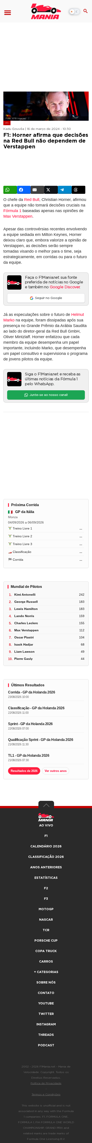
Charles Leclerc (26, 623)
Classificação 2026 (46, 857)
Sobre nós (46, 982)
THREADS (46, 1035)
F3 (46, 898)
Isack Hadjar (23, 644)
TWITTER (46, 1014)
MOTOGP (46, 909)
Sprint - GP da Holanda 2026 (30, 724)
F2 (46, 888)
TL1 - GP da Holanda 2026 (28, 755)
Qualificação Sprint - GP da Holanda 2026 (40, 740)
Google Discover (64, 287)
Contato (46, 993)
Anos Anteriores (46, 867)
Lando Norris (24, 616)
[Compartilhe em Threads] (78, 190)
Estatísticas (46, 877)
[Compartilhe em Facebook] (24, 190)
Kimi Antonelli (25, 594)
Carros (46, 961)
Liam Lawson (24, 651)
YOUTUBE (46, 1003)
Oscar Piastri (24, 637)
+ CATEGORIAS (46, 972)
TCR (46, 930)
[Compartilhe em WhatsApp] (10, 190)
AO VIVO (46, 825)
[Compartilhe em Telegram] (64, 190)
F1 (7, 123)
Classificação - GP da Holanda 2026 (36, 708)
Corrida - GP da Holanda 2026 (31, 692)
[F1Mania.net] (46, 11)
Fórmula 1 (12, 211)
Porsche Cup (46, 940)
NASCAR (46, 919)
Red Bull (31, 199)
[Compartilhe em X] (51, 190)
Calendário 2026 (46, 846)
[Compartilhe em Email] (37, 190)
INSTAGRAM (46, 1024)
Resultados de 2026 (24, 771)
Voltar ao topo (46, 806)
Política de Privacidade (46, 1083)
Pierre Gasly (23, 658)
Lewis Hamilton (26, 609)
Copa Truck (46, 951)
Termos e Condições (46, 1094)
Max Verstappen (17, 216)
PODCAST (46, 1045)
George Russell (26, 601)
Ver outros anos (56, 771)
